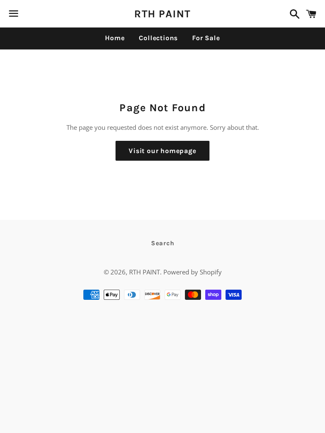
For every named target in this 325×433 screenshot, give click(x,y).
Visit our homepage (162, 151)
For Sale (206, 38)
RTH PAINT (162, 14)
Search (162, 243)
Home (114, 38)
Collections (158, 38)
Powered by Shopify (192, 272)
